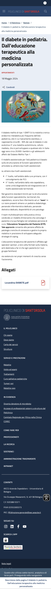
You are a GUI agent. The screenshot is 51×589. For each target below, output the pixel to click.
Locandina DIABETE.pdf (17, 282)
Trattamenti (9, 374)
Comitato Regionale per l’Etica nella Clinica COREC (23, 419)
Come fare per (11, 430)
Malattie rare (9, 388)
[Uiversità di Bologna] (25, 317)
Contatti (8, 482)
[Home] (26, 11)
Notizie (26, 22)
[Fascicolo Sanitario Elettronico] (13, 547)
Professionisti (11, 437)
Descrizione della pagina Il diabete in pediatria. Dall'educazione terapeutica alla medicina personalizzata (26, 583)
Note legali (6, 563)
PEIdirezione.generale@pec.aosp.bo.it (24, 512)
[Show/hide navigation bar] (4, 11)
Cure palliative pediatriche (15, 378)
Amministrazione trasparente (20, 458)
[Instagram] (6, 526)
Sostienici (9, 451)
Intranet (8, 466)
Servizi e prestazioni (14, 358)
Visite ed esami (10, 369)
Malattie (7, 364)
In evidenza (10, 397)
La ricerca (9, 444)
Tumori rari (8, 383)
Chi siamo (8, 335)
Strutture (8, 349)
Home (4, 22)
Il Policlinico (15, 22)
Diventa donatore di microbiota (17, 403)
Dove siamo (9, 339)
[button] (45, 11)
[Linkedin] (12, 526)
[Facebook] (18, 526)
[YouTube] (24, 526)
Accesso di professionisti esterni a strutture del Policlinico (25, 410)
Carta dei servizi (11, 344)
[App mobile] (6, 539)
